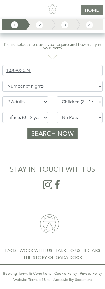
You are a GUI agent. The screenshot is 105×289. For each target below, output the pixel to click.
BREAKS (91, 250)
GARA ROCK (49, 223)
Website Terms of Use (31, 279)
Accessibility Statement (72, 279)
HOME (92, 10)
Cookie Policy (65, 273)
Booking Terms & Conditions (27, 273)
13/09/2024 (18, 70)
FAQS (11, 250)
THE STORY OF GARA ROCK (52, 257)
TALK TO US (67, 250)
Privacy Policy (91, 273)
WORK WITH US (36, 250)
